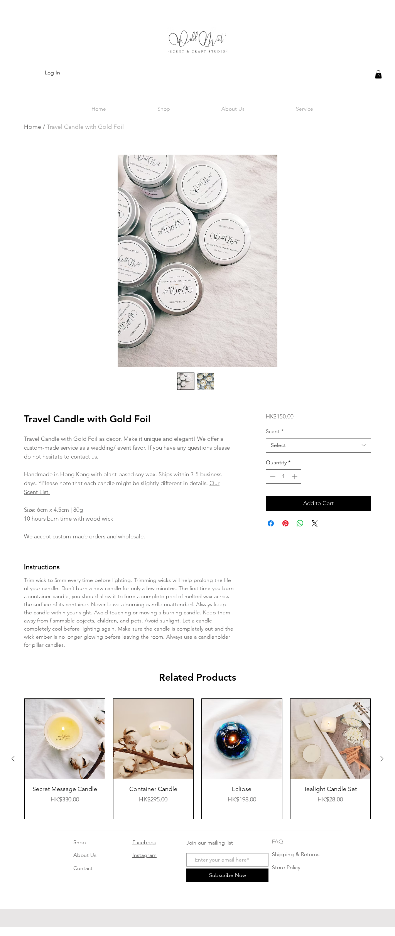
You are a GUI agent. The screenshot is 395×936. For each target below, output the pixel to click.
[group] (197, 759)
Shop (79, 842)
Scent (275, 431)
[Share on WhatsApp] (300, 523)
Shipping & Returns (295, 854)
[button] (378, 74)
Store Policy (286, 867)
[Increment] (295, 476)
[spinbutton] (283, 476)
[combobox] (318, 445)
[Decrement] (272, 476)
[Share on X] (314, 523)
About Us (84, 855)
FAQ (277, 841)
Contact (83, 868)
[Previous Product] (13, 758)
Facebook (144, 842)
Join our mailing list (209, 842)
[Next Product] (382, 758)
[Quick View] (65, 739)
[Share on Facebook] (270, 523)
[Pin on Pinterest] (285, 523)
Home (32, 126)
